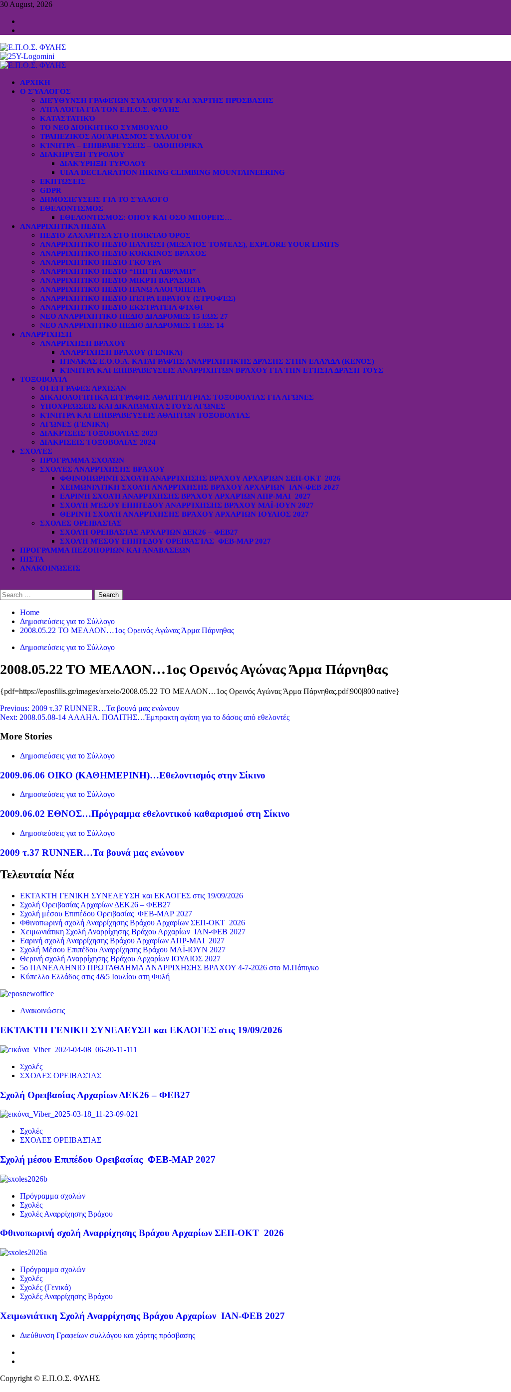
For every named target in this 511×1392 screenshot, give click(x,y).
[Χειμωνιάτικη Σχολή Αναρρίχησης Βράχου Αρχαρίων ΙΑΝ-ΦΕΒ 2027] (23, 1252)
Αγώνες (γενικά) (74, 424)
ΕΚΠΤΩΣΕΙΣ (63, 181)
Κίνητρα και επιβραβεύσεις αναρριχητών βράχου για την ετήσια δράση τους (221, 370)
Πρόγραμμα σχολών (52, 1196)
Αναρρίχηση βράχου (83, 343)
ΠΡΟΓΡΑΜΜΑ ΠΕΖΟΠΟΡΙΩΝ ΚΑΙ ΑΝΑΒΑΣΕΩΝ (105, 550)
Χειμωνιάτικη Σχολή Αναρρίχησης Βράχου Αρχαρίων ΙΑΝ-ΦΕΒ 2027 (199, 487)
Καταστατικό (67, 118)
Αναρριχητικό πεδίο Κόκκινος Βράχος (123, 253)
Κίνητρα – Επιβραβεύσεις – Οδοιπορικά (121, 145)
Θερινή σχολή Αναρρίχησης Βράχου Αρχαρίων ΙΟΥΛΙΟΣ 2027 (184, 514)
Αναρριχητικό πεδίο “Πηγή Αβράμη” (118, 271)
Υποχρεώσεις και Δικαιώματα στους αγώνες (133, 406)
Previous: (89, 708)
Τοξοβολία (43, 379)
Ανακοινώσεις (50, 568)
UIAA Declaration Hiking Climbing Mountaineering (172, 172)
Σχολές (36, 451)
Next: (144, 717)
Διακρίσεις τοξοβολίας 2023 (99, 433)
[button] (3, 585)
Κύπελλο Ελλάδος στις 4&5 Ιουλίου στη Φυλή (95, 976)
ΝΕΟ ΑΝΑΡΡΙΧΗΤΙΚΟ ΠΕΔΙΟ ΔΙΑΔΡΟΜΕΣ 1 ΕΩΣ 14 (132, 325)
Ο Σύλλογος (45, 91)
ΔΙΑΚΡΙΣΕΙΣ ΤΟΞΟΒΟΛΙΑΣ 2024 (98, 442)
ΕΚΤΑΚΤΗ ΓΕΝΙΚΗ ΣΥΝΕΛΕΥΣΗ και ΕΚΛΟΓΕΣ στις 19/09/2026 (131, 895)
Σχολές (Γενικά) (45, 1287)
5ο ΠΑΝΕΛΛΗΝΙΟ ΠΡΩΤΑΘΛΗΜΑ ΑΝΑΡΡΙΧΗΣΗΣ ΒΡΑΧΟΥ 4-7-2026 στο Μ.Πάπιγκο (169, 967)
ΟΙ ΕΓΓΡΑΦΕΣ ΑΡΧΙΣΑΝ (83, 388)
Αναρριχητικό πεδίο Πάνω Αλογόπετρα (123, 289)
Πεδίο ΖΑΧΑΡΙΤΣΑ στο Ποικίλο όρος (115, 235)
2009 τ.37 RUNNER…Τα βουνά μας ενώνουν (92, 852)
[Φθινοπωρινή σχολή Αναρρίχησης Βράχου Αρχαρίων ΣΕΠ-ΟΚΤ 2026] (23, 1179)
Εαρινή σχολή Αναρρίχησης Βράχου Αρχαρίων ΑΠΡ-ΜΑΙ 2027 (185, 496)
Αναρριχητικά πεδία (63, 226)
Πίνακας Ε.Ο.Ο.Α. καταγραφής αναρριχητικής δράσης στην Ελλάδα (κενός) (217, 361)
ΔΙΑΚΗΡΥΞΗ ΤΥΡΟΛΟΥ (82, 154)
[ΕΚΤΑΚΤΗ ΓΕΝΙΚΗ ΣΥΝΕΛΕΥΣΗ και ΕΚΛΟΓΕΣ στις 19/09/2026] (27, 993)
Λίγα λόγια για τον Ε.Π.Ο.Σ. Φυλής (110, 109)
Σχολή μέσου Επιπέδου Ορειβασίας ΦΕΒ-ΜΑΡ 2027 (165, 541)
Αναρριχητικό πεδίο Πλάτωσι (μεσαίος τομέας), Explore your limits (189, 244)
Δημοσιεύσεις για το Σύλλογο (104, 199)
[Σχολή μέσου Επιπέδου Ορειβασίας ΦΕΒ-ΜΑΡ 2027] (69, 1114)
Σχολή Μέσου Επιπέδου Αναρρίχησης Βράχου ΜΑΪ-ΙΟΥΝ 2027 (187, 505)
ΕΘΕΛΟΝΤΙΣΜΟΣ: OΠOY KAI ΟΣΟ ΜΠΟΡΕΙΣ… (146, 217)
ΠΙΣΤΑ (32, 559)
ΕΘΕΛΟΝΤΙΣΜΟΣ (71, 208)
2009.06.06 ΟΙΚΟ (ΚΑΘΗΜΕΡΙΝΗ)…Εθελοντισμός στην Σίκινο (132, 775)
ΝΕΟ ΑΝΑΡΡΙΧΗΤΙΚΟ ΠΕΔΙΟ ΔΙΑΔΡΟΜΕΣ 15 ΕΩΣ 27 (134, 316)
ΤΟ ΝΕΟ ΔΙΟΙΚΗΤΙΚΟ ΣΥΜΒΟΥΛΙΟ (104, 127)
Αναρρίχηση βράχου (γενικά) (121, 352)
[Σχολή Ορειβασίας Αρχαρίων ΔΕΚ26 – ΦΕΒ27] (68, 1049)
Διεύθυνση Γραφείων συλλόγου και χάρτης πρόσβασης (156, 100)
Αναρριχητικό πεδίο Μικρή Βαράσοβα (120, 280)
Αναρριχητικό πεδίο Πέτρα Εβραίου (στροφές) (138, 298)
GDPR (50, 190)
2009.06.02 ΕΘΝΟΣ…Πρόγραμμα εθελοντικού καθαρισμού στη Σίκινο (145, 813)
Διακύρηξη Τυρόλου (103, 163)
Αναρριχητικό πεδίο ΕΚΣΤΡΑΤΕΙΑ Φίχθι (121, 307)
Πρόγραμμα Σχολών (82, 460)
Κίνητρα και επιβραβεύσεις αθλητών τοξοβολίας (145, 415)
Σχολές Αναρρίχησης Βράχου (102, 469)
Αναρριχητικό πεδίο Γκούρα (100, 262)
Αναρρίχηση (46, 334)
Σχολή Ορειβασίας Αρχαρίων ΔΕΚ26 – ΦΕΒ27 (149, 532)
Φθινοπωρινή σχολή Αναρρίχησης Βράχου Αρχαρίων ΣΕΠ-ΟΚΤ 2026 (200, 478)
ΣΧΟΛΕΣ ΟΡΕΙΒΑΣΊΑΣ (81, 523)
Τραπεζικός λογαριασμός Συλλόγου (116, 136)
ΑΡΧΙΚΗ (35, 82)
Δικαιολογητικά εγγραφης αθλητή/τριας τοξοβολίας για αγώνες (177, 397)
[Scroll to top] (3, 1387)
